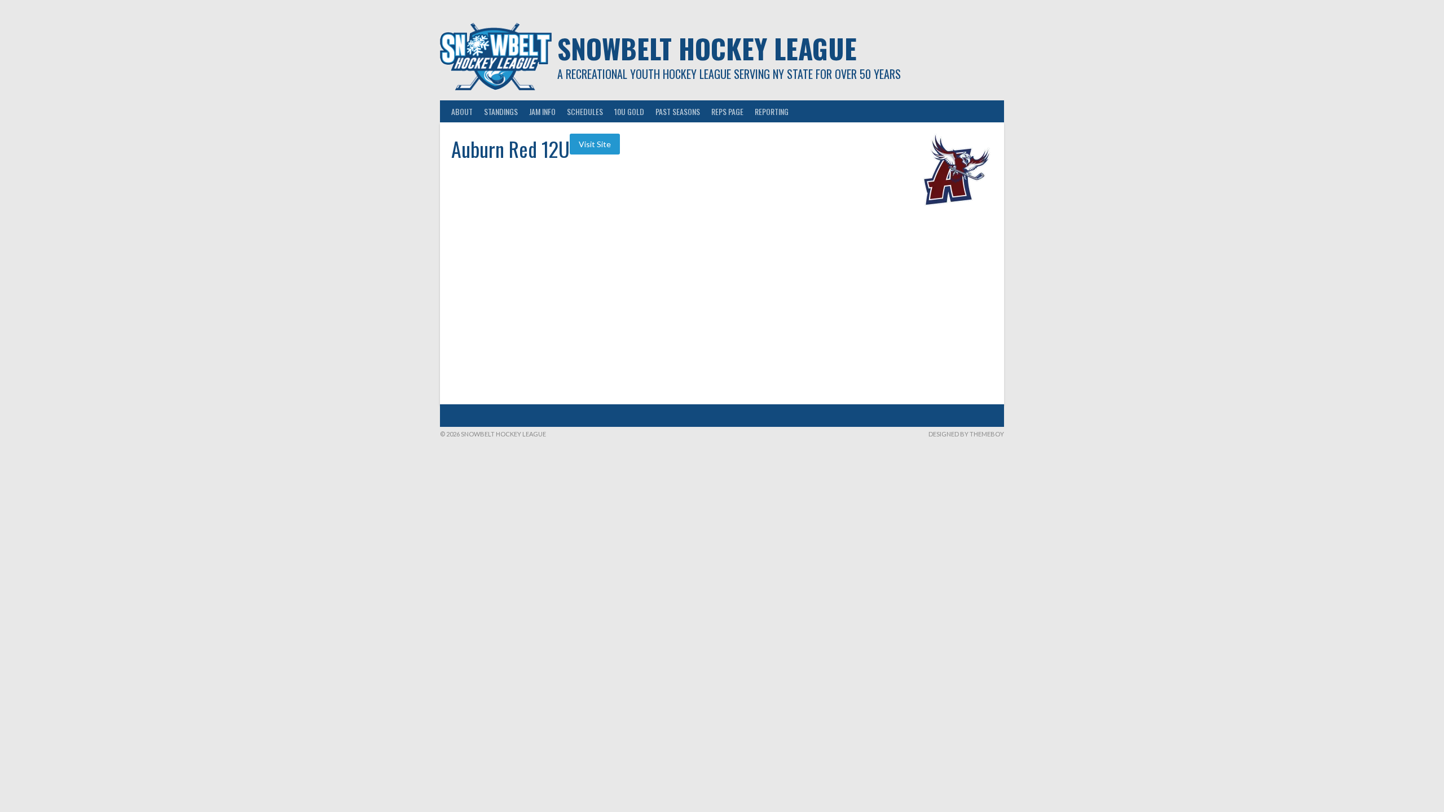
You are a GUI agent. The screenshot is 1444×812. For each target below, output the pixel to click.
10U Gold (629, 111)
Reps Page (727, 111)
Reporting (772, 111)
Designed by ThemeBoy (966, 434)
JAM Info (542, 111)
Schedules (585, 111)
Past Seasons (677, 111)
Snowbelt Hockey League (707, 48)
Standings (501, 111)
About (462, 111)
